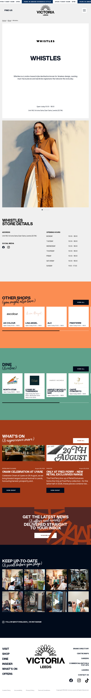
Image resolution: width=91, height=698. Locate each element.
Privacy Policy (30, 690)
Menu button (84, 10)
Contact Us (83, 675)
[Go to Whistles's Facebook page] (3, 247)
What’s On (9, 668)
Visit (5, 648)
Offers (7, 673)
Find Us (8, 10)
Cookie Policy (6, 690)
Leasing (85, 670)
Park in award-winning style (37, 1)
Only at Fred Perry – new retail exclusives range (64, 473)
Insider (7, 663)
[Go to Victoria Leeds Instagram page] (79, 680)
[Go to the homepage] (45, 10)
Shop (9, 20)
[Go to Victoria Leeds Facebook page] (71, 680)
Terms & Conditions (44, 690)
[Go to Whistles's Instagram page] (8, 247)
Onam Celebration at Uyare (22, 471)
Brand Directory (81, 648)
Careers (85, 658)
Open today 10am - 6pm (65, 1)
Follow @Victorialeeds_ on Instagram (23, 622)
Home (4, 20)
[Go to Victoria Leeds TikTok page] (87, 680)
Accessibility (18, 690)
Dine (5, 658)
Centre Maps (83, 653)
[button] (42, 209)
